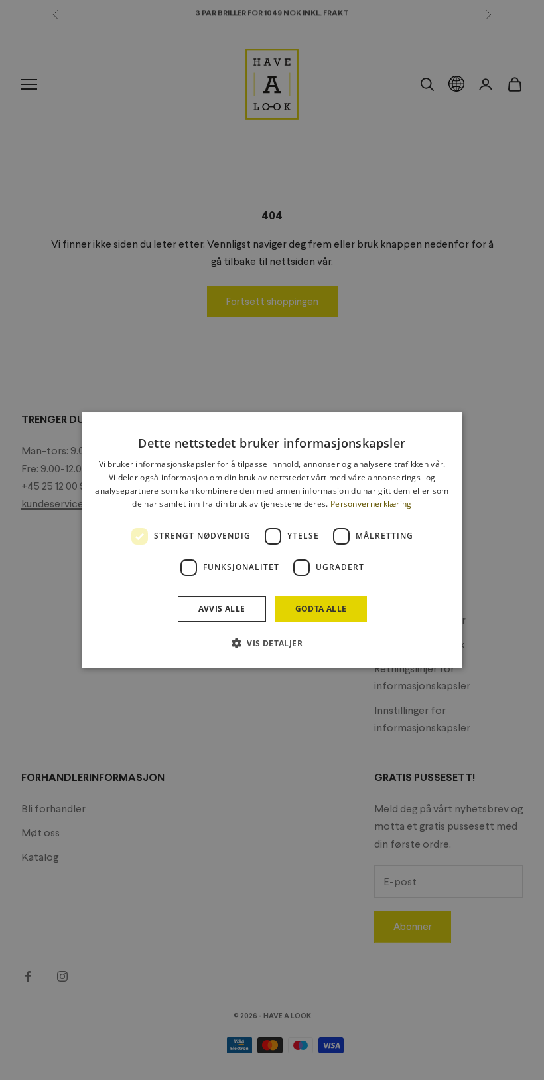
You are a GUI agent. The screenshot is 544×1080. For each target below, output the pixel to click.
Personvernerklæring (371, 503)
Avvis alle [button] (221, 608)
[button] (272, 643)
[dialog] (272, 540)
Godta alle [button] (321, 608)
